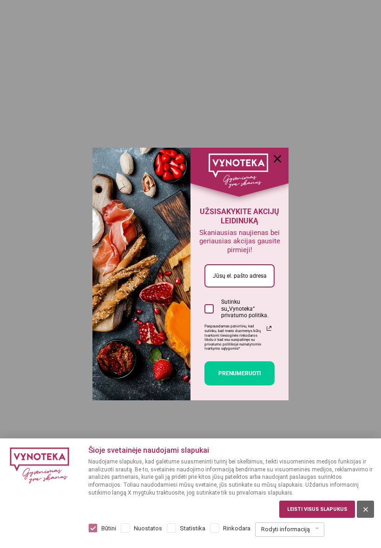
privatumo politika (244, 315)
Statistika (192, 528)
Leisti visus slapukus (317, 509)
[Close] (277, 159)
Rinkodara (236, 528)
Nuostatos (148, 528)
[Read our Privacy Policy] (269, 328)
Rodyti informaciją (285, 529)
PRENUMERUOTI (239, 373)
